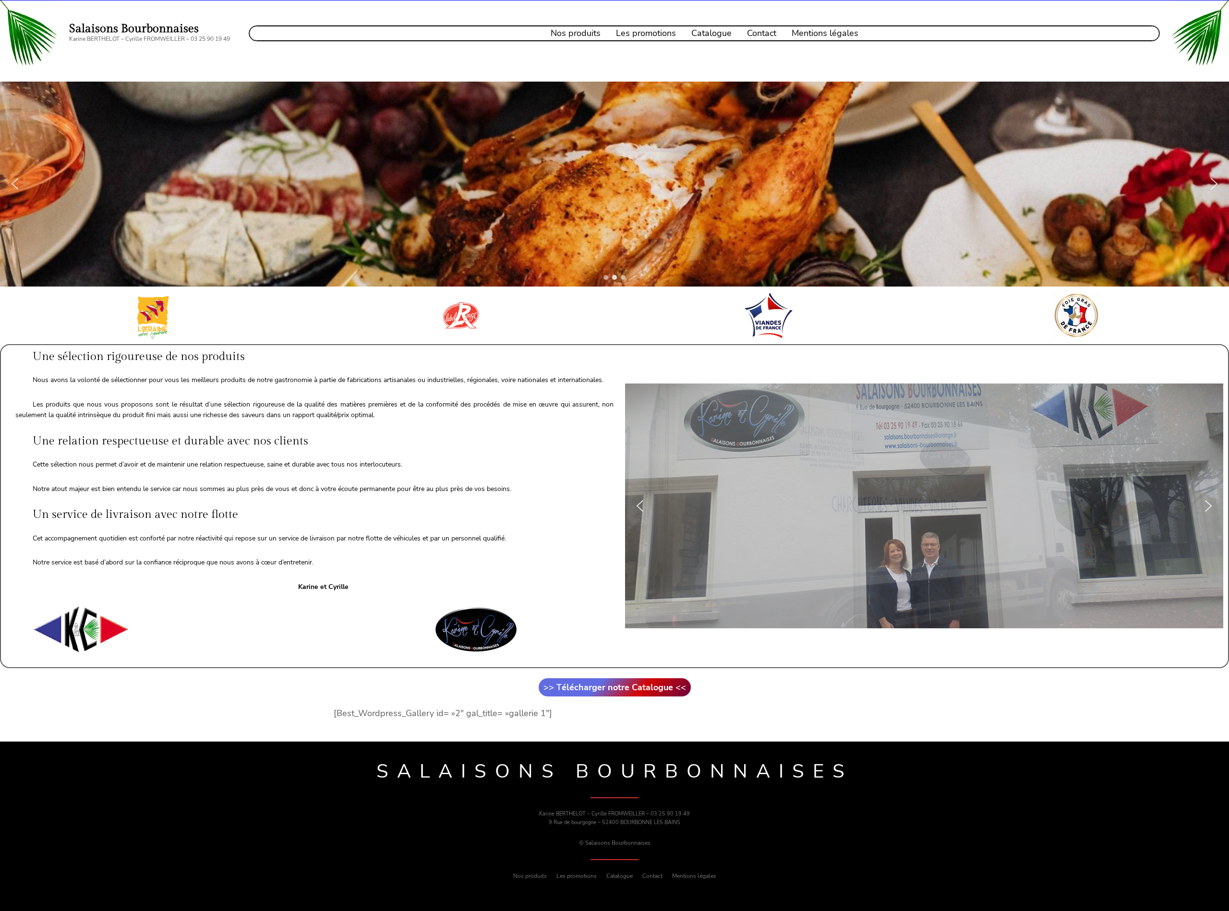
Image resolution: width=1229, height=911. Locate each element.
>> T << (614, 687)
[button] (15, 184)
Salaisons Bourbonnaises (134, 29)
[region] (614, 184)
